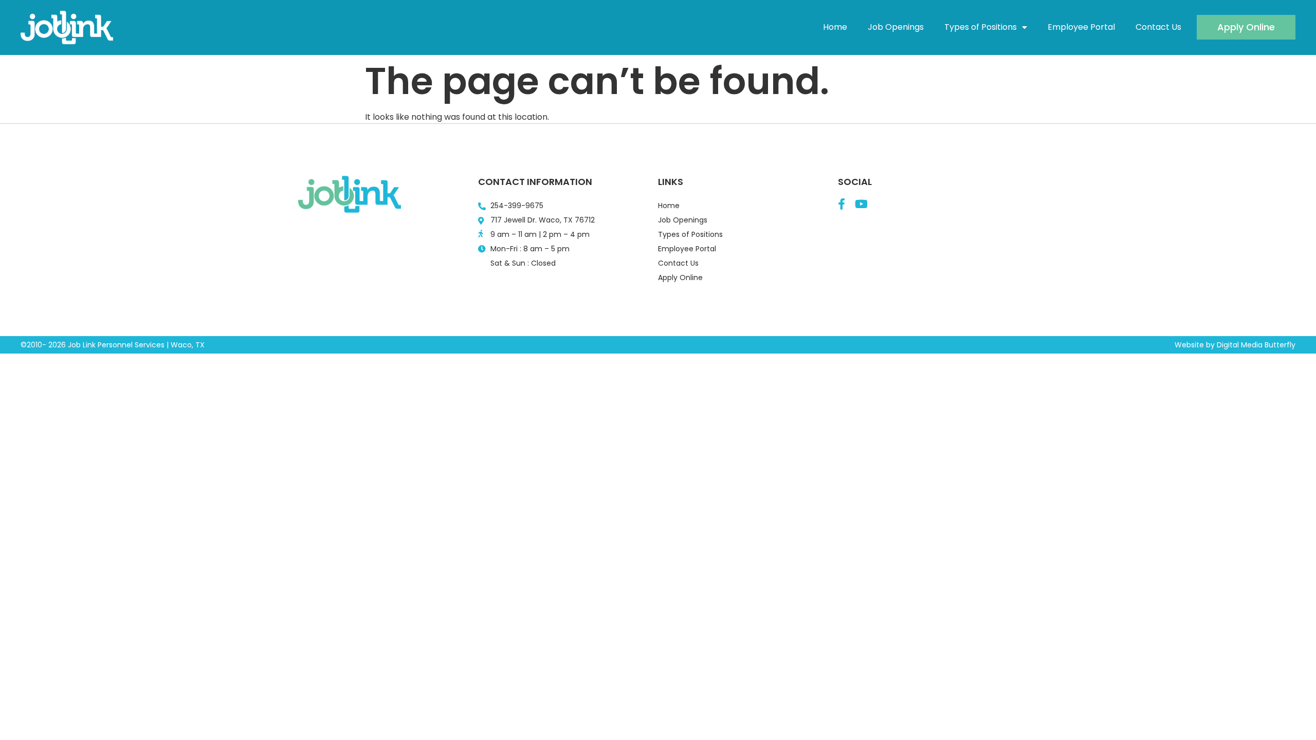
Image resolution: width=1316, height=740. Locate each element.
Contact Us (1158, 27)
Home (835, 27)
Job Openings (896, 27)
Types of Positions (980, 27)
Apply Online (680, 277)
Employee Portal (1081, 27)
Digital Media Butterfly (1256, 345)
